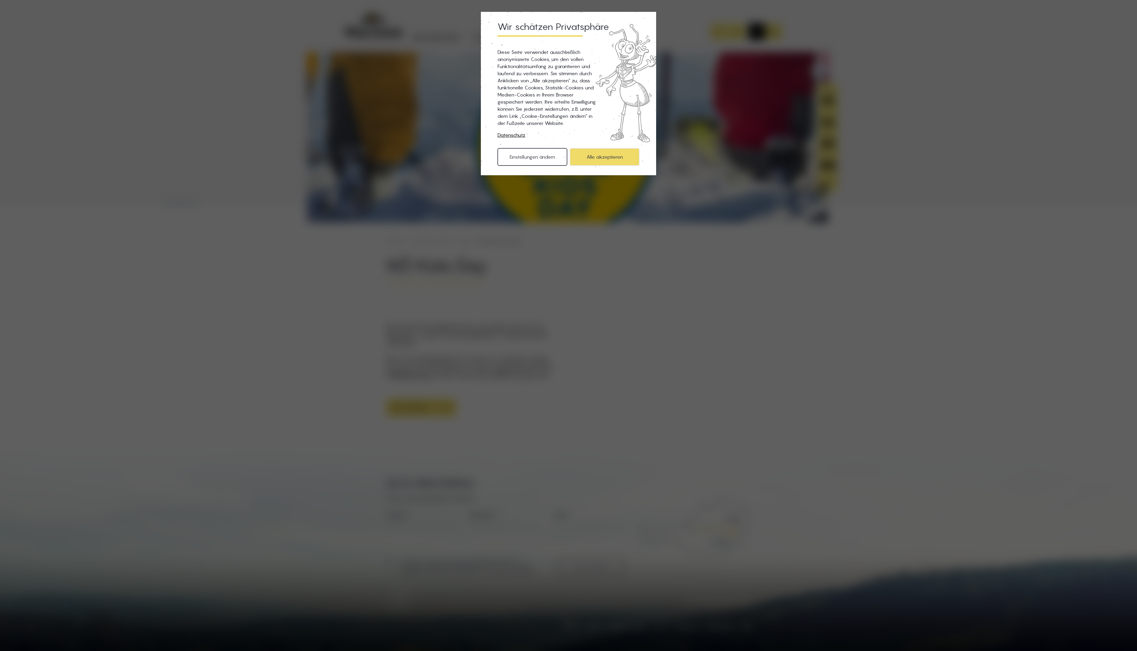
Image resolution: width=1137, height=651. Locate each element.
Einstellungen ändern (532, 157)
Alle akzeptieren (605, 157)
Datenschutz (511, 135)
